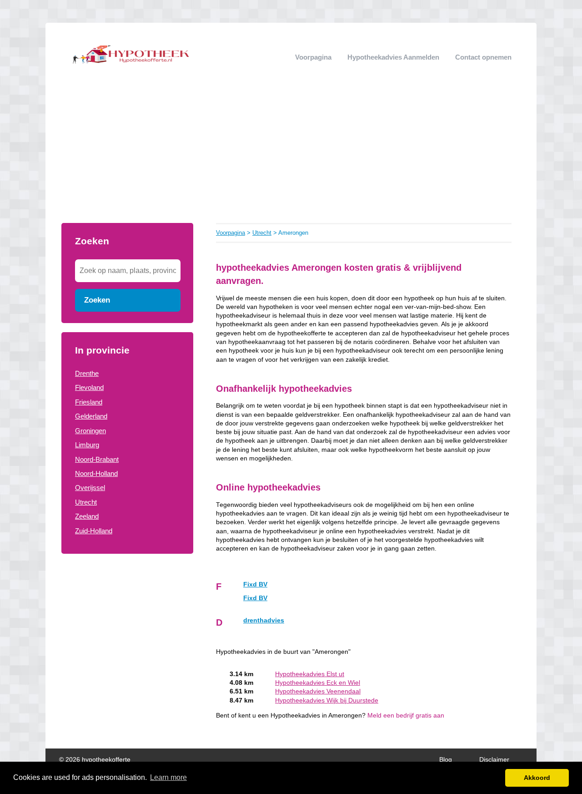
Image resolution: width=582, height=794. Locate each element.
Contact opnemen (483, 57)
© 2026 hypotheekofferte (94, 759)
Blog (445, 759)
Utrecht (86, 502)
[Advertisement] (291, 154)
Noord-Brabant (97, 459)
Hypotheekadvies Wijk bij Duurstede (326, 700)
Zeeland (87, 516)
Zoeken (97, 300)
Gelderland (91, 416)
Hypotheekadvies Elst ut (309, 674)
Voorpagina (313, 57)
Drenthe (87, 373)
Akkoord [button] (537, 777)
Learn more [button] (168, 777)
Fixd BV (255, 584)
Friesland (88, 402)
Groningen (90, 431)
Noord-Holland (96, 473)
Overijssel (90, 487)
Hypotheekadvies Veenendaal (318, 691)
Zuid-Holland (93, 531)
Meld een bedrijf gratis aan (405, 715)
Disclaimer (494, 759)
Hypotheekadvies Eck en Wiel (317, 682)
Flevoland (89, 387)
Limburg (87, 445)
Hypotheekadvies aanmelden (393, 57)
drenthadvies (263, 620)
